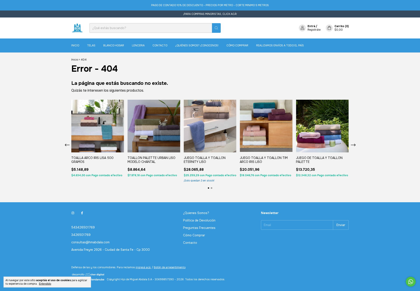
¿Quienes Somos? (196, 213)
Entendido (45, 283)
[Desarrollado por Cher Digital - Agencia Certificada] (88, 274)
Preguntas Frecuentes (199, 228)
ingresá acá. (143, 267)
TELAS (91, 45)
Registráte (314, 29)
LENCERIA (138, 45)
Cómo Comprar (237, 45)
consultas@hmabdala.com (90, 242)
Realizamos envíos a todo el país (280, 45)
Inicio (75, 45)
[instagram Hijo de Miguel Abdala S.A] (72, 213)
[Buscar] (216, 28)
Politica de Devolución (199, 220)
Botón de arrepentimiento (170, 267)
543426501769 (83, 227)
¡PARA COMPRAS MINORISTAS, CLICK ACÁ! (210, 14)
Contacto (159, 45)
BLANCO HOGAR (113, 45)
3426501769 (81, 235)
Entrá (311, 26)
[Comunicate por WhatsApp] (411, 282)
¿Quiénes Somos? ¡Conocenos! (197, 45)
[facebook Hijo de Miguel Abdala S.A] (82, 213)
